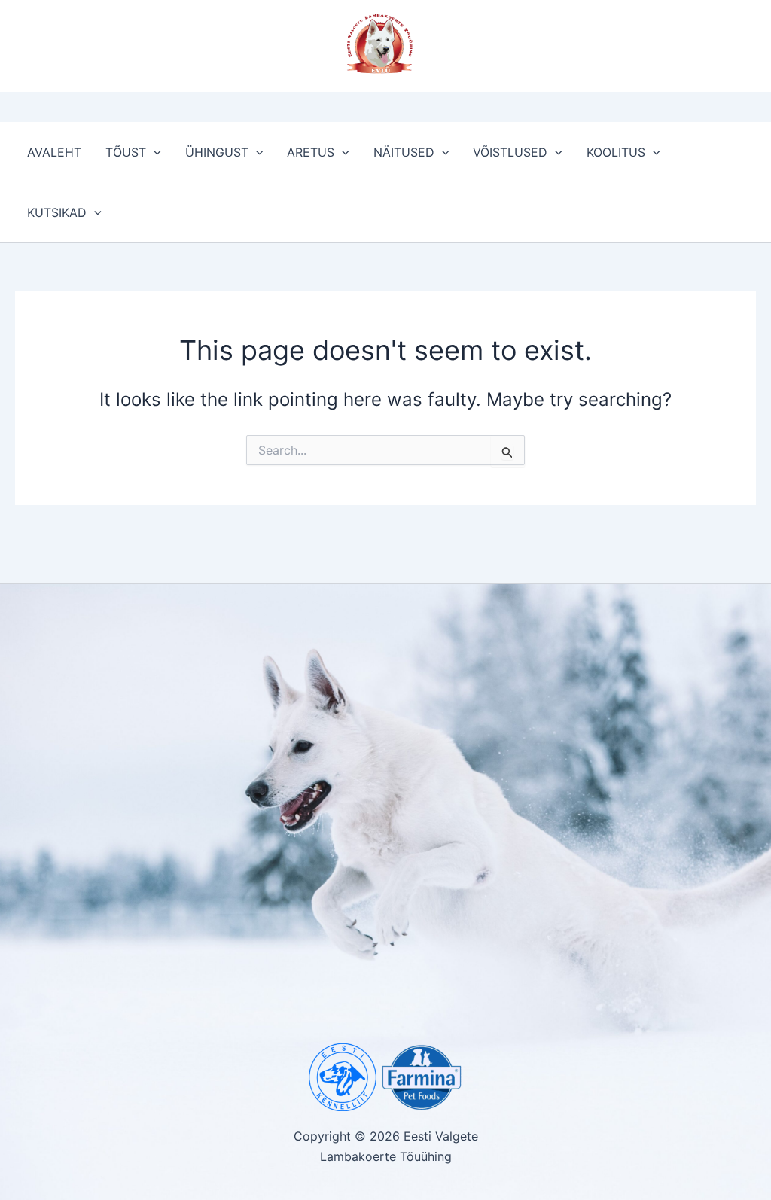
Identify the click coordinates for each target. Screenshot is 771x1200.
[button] (153, 152)
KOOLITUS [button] (616, 152)
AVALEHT (54, 152)
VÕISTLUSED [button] (510, 152)
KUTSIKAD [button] (57, 212)
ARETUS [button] (310, 152)
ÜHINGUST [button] (216, 152)
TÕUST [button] (125, 152)
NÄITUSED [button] (403, 152)
